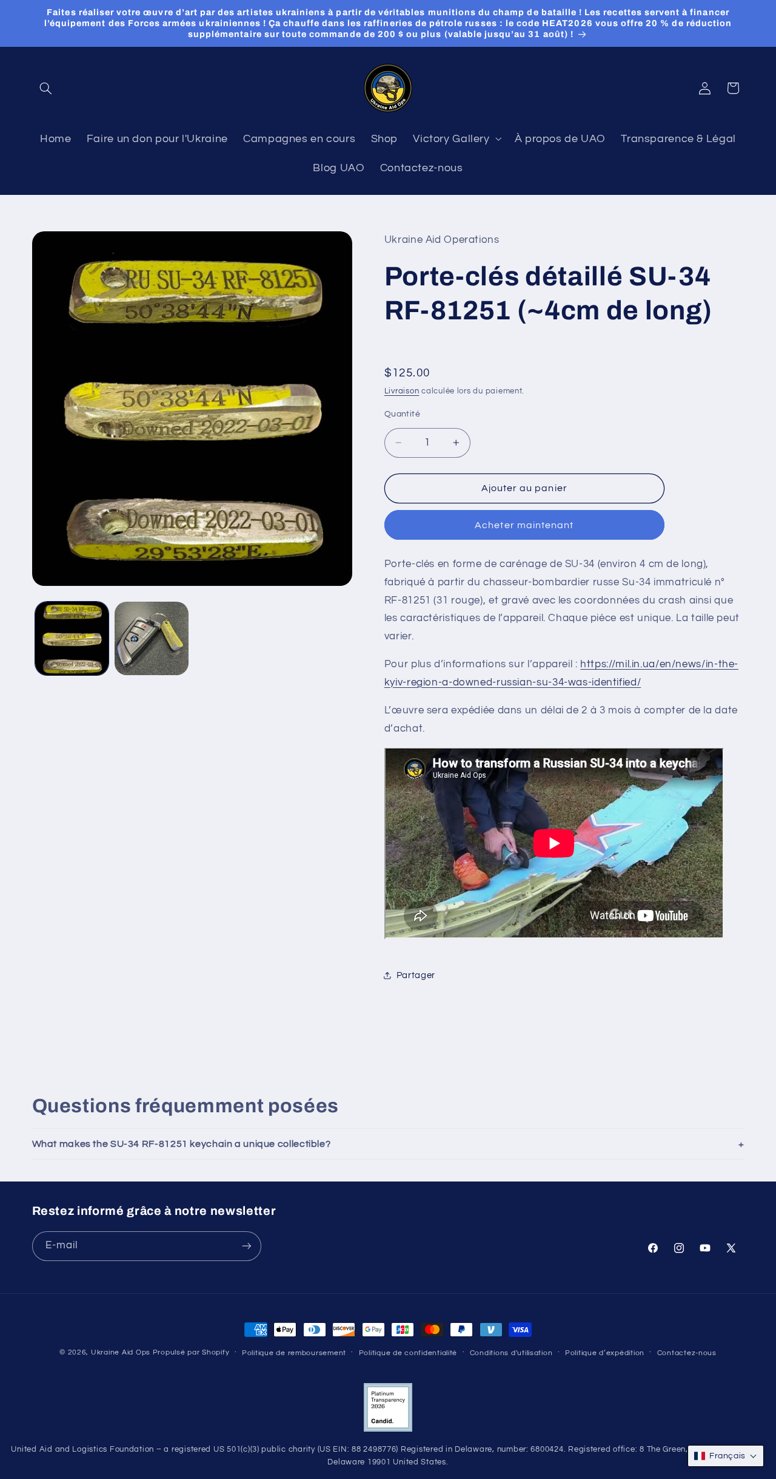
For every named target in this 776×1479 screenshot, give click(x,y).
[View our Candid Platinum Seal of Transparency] (388, 1429)
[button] (46, 88)
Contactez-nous (687, 1353)
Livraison (402, 391)
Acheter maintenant (524, 524)
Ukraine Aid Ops (120, 1352)
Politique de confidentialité (408, 1353)
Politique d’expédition (604, 1353)
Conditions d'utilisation (511, 1353)
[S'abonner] (246, 1246)
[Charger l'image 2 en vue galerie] (151, 638)
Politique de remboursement (294, 1353)
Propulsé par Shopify (191, 1352)
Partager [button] (415, 974)
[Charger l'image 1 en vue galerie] (72, 638)
